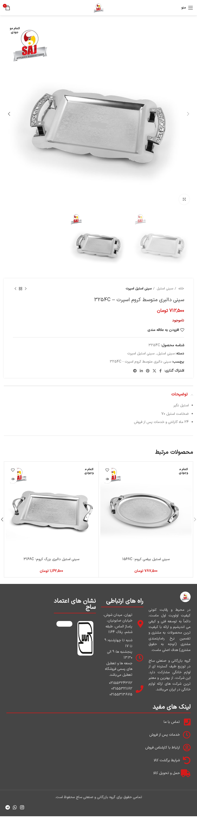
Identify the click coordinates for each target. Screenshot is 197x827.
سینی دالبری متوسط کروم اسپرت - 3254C (140, 361)
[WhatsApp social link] (14, 807)
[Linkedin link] (141, 370)
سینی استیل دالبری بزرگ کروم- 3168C (51, 559)
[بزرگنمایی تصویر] (184, 199)
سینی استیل (164, 288)
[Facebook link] (160, 370)
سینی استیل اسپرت (139, 288)
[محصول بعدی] (15, 288)
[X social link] (154, 370)
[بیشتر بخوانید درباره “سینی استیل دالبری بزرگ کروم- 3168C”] (12, 478)
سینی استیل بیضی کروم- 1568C (146, 559)
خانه (180, 288)
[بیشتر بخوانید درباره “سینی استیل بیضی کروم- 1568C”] (107, 478)
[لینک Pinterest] (147, 370)
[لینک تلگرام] (135, 370)
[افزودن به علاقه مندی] (107, 469)
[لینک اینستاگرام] (22, 807)
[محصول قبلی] (25, 288)
